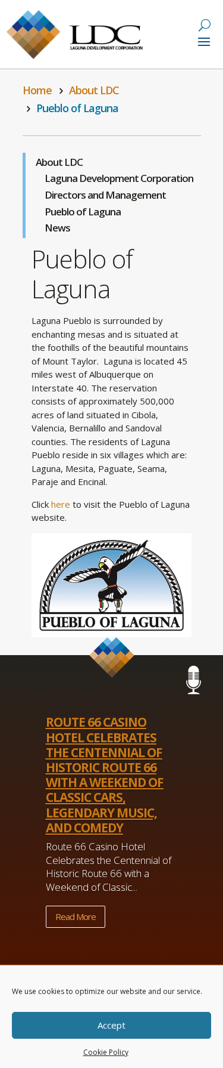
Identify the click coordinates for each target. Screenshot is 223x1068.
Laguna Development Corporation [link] (119, 178)
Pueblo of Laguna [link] (83, 211)
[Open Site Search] (205, 25)
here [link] (60, 504)
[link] (39, 90)
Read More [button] (75, 916)
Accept (111, 1025)
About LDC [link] (59, 162)
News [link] (57, 227)
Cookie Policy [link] (105, 1052)
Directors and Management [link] (105, 195)
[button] (203, 40)
